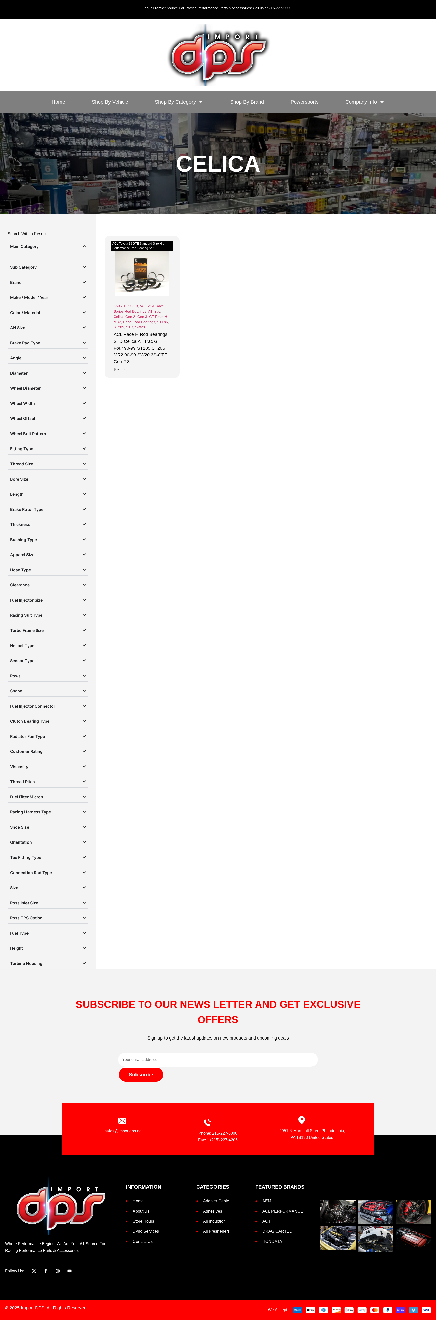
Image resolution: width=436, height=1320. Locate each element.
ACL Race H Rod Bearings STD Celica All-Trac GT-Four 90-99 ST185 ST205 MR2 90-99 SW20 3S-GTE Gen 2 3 (140, 348)
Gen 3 (142, 317)
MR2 (117, 322)
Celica (118, 317)
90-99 (133, 306)
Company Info (361, 102)
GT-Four (155, 317)
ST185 (162, 322)
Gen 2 (130, 317)
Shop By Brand (247, 102)
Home (58, 102)
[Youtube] (69, 1271)
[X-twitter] (34, 1271)
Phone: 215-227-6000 (217, 1133)
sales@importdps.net (124, 1131)
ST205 (119, 327)
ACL (143, 306)
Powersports (305, 102)
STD (129, 327)
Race (127, 322)
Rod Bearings (144, 322)
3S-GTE (120, 306)
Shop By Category (175, 102)
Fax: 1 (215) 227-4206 (218, 1140)
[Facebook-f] (46, 1271)
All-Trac (154, 311)
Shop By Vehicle (110, 102)
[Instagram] (58, 1271)
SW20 (140, 327)
